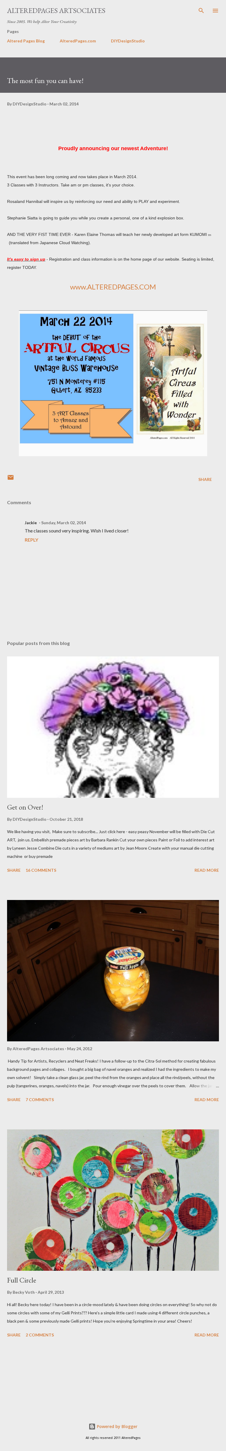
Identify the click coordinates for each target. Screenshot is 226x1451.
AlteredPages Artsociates (56, 10)
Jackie (31, 522)
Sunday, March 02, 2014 (63, 522)
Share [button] (205, 479)
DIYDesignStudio (128, 40)
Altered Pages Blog (26, 40)
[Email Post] (10, 479)
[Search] (201, 10)
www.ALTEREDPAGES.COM (113, 286)
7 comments (40, 1099)
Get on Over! (25, 807)
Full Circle (21, 1280)
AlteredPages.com (78, 40)
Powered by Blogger (116, 1426)
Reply (31, 539)
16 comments (41, 870)
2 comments (40, 1334)
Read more (207, 870)
